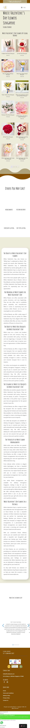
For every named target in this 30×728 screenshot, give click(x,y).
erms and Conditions (9, 693)
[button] (28, 625)
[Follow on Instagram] (7, 682)
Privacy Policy (6, 698)
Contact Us (5, 700)
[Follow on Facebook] (4, 682)
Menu (25, 7)
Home (4, 690)
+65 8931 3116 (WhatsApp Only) (15, 1)
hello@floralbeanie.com (8, 674)
